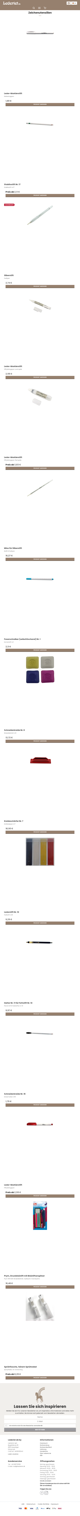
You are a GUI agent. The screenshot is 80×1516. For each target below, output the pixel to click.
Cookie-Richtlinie (43, 1504)
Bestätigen (40, 1430)
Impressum (44, 1443)
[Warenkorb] (45, 9)
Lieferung (43, 1449)
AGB (23, 1504)
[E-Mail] (40, 1421)
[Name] (40, 1417)
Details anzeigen (45, 1481)
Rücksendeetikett (46, 1447)
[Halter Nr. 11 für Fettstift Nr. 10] (40, 964)
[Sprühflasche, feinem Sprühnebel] (40, 1328)
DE (75, 3)
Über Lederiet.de (45, 1453)
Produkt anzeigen (40, 104)
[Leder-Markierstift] (40, 55)
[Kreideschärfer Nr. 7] (40, 782)
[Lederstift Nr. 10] (40, 873)
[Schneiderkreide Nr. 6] (40, 691)
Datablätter (44, 1451)
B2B (41, 1455)
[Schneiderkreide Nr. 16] (40, 1055)
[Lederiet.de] (21, 3)
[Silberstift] (40, 237)
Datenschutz (31, 1504)
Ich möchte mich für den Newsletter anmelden (25, 1425)
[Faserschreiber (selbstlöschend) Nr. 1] (40, 600)
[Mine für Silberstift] (40, 510)
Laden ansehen (13, 1454)
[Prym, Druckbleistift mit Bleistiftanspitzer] (40, 1237)
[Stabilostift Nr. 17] (40, 146)
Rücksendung (44, 1445)
